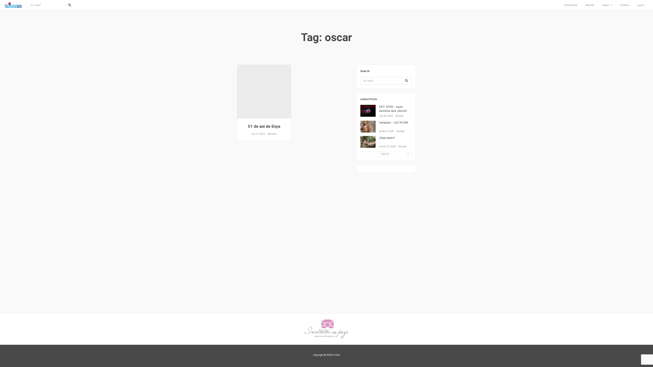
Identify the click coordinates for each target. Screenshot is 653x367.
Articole (589, 5)
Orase (605, 5)
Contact (624, 5)
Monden (272, 134)
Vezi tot (385, 154)
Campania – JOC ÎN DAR (393, 122)
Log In (640, 5)
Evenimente (570, 5)
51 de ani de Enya (264, 126)
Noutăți (399, 116)
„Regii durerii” (387, 137)
